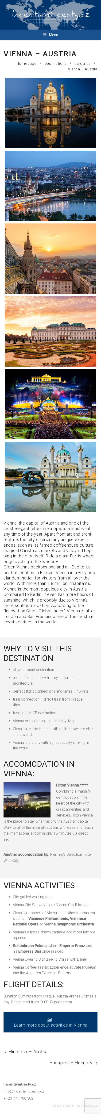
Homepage (26, 63)
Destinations (55, 63)
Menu (53, 35)
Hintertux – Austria (28, 1052)
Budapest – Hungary (71, 1063)
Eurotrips (82, 63)
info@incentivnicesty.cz (24, 1091)
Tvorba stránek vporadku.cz (73, 1105)
